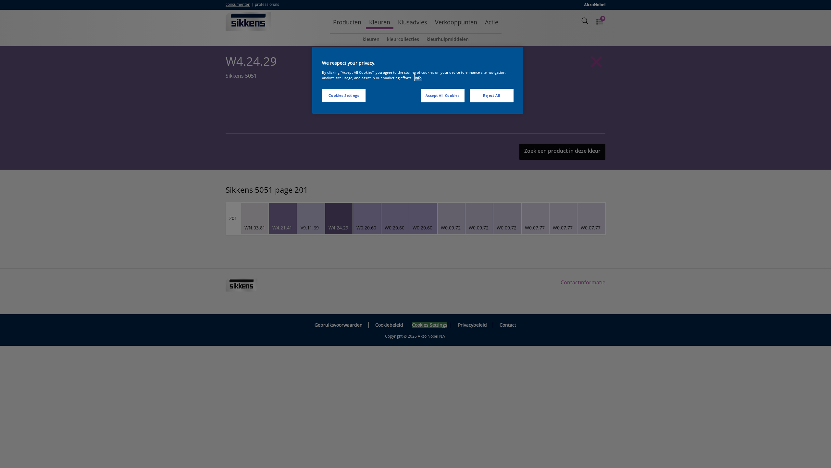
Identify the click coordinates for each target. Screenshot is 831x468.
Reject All (491, 95)
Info (418, 77)
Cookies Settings (344, 95)
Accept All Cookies (442, 95)
